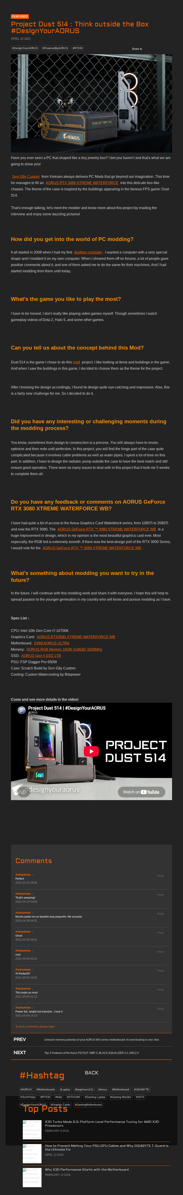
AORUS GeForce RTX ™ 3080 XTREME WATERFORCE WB (107, 529)
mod (76, 362)
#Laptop (65, 1089)
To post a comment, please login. (35, 1026)
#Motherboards (46, 1089)
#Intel (58, 1097)
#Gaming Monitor (120, 1097)
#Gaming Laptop (95, 1097)
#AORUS (26, 1089)
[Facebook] (148, 48)
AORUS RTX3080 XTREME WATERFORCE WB (76, 637)
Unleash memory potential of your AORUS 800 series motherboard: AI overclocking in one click (101, 1039)
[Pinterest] (167, 48)
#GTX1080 (73, 1097)
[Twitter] (158, 48)
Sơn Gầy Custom (26, 176)
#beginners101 (84, 1089)
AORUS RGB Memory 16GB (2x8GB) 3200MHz (64, 649)
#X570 (140, 1097)
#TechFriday (28, 1097)
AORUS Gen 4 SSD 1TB (41, 656)
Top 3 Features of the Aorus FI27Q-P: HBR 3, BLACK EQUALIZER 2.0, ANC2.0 (91, 1053)
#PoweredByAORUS (55, 48)
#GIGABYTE (141, 1089)
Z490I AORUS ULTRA (51, 643)
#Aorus (102, 1089)
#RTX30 (78, 48)
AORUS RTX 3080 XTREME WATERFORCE (82, 183)
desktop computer (88, 252)
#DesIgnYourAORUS (25, 48)
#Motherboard (120, 1089)
